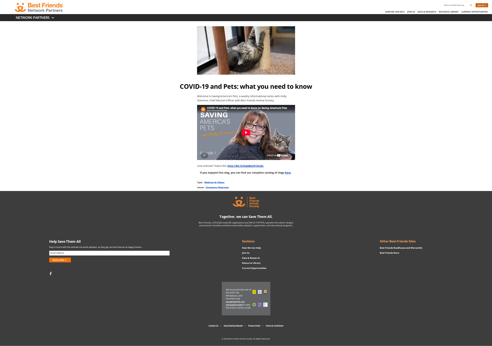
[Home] (39, 7)
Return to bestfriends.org (454, 5)
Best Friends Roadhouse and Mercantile (401, 247)
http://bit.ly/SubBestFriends (245, 166)
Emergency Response (217, 187)
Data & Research (427, 11)
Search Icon (473, 5)
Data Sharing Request (233, 325)
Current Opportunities (474, 11)
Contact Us (213, 325)
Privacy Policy (254, 325)
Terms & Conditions (274, 325)
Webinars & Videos (214, 182)
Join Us (481, 5)
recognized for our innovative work (235, 303)
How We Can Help (395, 11)
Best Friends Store (389, 252)
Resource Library (449, 11)
